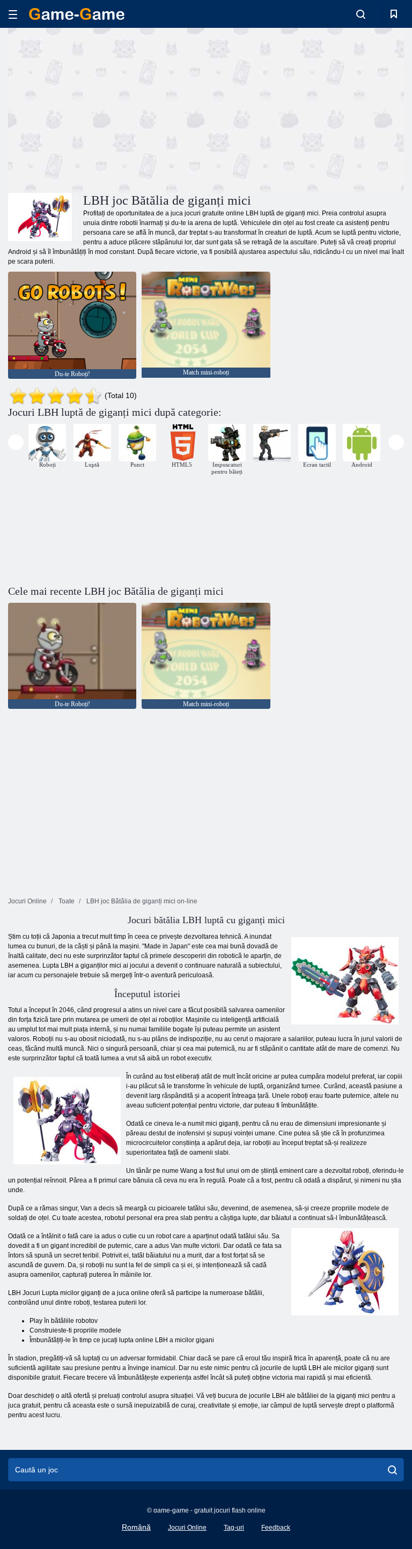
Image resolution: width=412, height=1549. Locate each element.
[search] (392, 1469)
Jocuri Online (187, 1527)
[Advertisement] (107, 109)
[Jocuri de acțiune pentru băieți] (272, 442)
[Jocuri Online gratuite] (76, 14)
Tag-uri (234, 1527)
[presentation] (16, 442)
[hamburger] (13, 14)
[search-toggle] (360, 14)
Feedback (275, 1527)
